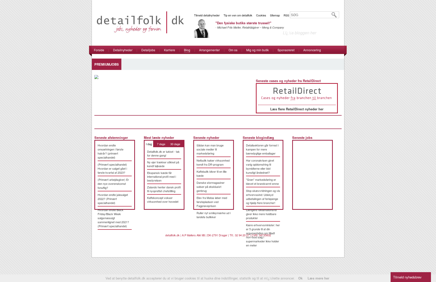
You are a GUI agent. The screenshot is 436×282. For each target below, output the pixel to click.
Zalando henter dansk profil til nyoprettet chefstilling (164, 189)
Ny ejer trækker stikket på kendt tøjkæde (163, 164)
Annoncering (312, 50)
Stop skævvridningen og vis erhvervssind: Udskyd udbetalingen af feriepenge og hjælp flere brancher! (263, 197)
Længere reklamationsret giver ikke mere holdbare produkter (261, 214)
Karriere (169, 50)
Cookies (261, 15)
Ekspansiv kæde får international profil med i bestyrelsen (161, 176)
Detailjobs (148, 50)
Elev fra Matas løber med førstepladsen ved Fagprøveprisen (212, 202)
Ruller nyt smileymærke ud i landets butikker (214, 215)
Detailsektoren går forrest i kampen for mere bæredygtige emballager (262, 149)
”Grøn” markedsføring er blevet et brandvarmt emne (262, 181)
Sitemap (275, 15)
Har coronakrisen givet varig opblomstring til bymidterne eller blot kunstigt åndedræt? (260, 166)
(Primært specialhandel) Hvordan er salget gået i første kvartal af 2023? (112, 168)
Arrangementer (209, 50)
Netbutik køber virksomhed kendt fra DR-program (213, 162)
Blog (187, 50)
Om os (233, 50)
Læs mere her (318, 278)
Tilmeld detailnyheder (207, 15)
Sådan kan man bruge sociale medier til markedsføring (210, 149)
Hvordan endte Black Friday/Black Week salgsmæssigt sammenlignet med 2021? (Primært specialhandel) (113, 218)
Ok (300, 278)
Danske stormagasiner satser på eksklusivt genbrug (211, 187)
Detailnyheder (122, 50)
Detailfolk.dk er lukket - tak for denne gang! (163, 153)
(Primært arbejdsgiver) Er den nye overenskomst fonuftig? (113, 183)
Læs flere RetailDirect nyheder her (296, 109)
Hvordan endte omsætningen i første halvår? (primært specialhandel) (110, 151)
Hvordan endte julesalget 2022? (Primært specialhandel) (113, 199)
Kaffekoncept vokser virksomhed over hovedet (162, 199)
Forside (99, 50)
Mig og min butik (257, 50)
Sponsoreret (286, 50)
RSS (286, 15)
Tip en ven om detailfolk (238, 15)
